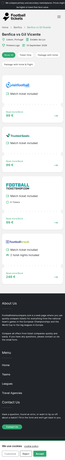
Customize (10, 453)
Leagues (7, 383)
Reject (25, 453)
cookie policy (31, 446)
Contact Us (12, 427)
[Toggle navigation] (59, 16)
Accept (40, 453)
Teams (6, 374)
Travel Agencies (12, 393)
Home (6, 365)
